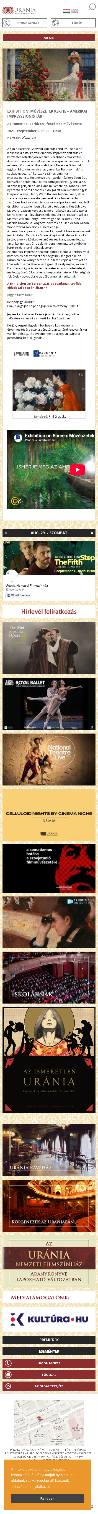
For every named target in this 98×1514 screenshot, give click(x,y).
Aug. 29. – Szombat (49, 532)
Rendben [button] (47, 1498)
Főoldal (49, 1375)
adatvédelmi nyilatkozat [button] (31, 1487)
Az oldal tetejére (49, 1386)
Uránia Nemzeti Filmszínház (26, 585)
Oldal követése (20, 595)
